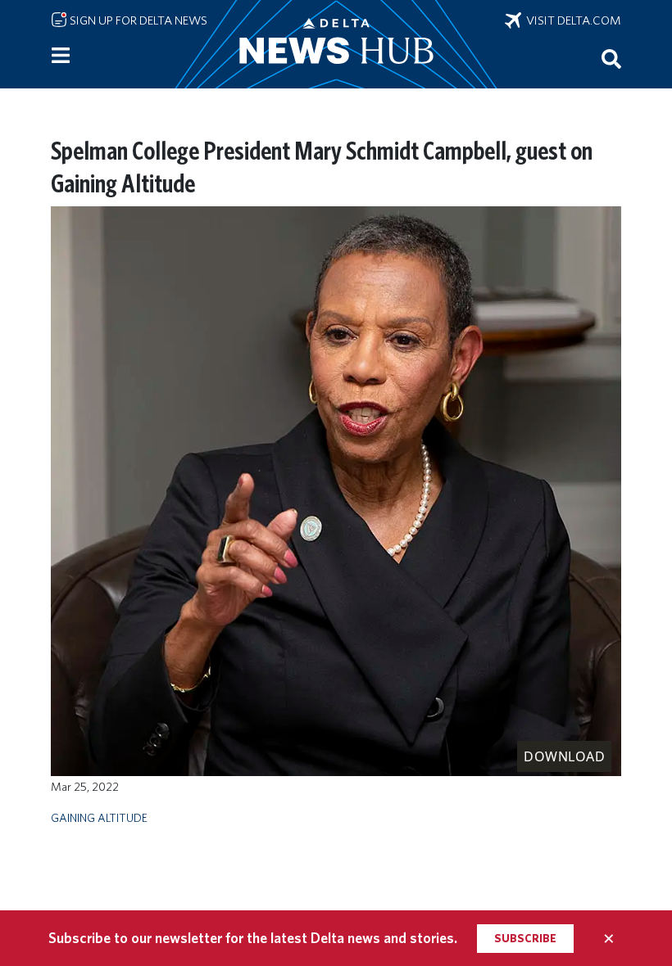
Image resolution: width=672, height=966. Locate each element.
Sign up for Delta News (137, 20)
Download (564, 756)
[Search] (611, 58)
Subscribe (525, 938)
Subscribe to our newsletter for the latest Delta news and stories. (252, 937)
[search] (611, 58)
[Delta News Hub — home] (336, 44)
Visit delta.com (571, 20)
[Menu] (61, 56)
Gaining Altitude (99, 817)
